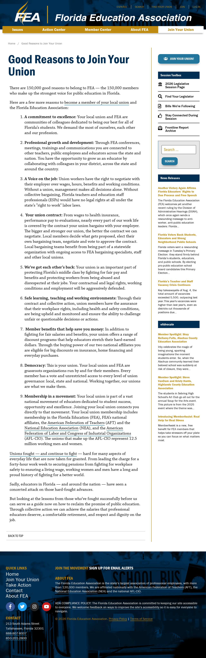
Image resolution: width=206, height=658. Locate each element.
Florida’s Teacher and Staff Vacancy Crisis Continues (175, 283)
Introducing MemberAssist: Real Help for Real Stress (179, 418)
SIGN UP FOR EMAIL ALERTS (111, 568)
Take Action (18, 585)
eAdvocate (167, 324)
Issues (17, 29)
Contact (14, 590)
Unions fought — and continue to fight (43, 453)
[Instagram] (34, 606)
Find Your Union (162, 6)
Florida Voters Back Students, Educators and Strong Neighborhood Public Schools (177, 238)
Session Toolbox (170, 75)
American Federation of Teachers (76, 422)
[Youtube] (46, 606)
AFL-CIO (135, 591)
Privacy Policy (118, 619)
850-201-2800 (16, 638)
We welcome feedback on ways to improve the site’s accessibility (116, 607)
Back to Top (15, 536)
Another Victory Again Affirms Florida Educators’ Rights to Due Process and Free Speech (177, 191)
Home (12, 574)
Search (139, 6)
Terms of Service (141, 619)
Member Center (98, 29)
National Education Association (51, 428)
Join (182, 6)
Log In (196, 6)
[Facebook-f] (10, 606)
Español (122, 6)
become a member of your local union (96, 102)
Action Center (53, 29)
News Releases (170, 178)
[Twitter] (22, 606)
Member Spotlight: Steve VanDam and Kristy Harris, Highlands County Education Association (176, 383)
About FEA (139, 29)
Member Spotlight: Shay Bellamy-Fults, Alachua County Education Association (177, 338)
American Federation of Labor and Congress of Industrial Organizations (77, 430)
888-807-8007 (16, 633)
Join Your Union (181, 29)
